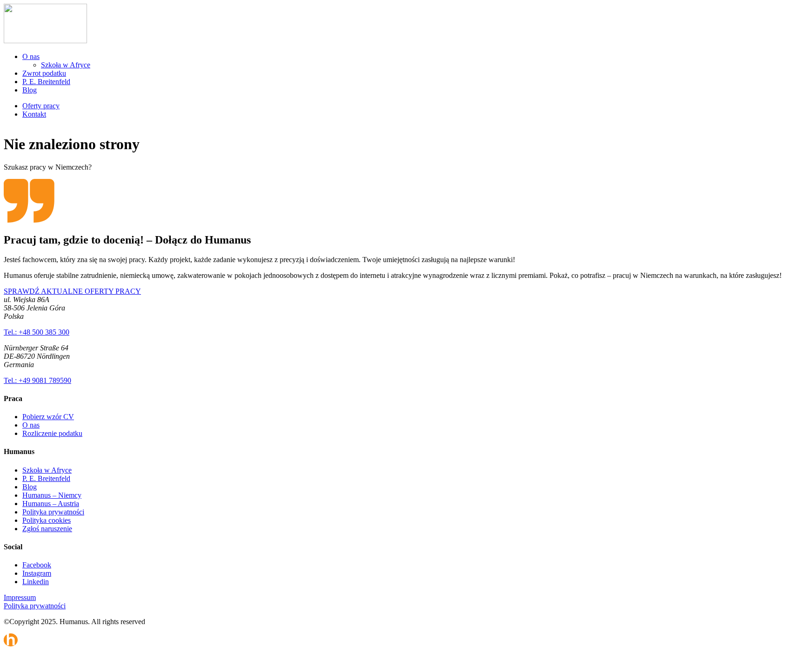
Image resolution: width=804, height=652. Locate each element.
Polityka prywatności (53, 512)
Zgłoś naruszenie (47, 529)
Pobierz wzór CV (48, 417)
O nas (31, 56)
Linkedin (35, 582)
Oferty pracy (41, 106)
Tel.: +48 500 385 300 (36, 332)
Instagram (36, 573)
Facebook (36, 565)
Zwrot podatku (44, 73)
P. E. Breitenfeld (46, 82)
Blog (29, 90)
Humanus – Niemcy (51, 495)
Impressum (20, 597)
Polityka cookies (46, 520)
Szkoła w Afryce (65, 65)
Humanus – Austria (50, 503)
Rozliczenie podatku (52, 433)
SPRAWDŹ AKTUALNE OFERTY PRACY (72, 291)
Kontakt (34, 114)
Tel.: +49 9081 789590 (37, 380)
